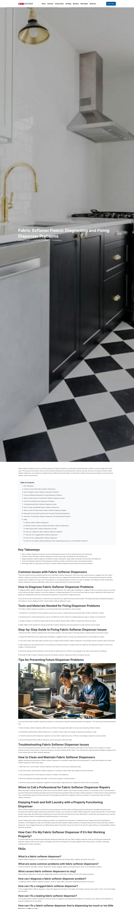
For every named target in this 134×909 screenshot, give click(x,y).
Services (50, 4)
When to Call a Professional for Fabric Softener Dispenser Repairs (45, 510)
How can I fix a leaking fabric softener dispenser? (41, 538)
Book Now (111, 4)
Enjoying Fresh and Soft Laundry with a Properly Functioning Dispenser (47, 513)
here (84, 825)
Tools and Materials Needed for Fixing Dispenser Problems (43, 495)
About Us (93, 4)
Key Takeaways (29, 486)
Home (44, 4)
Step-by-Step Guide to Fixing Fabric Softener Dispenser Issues (44, 498)
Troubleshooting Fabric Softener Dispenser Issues (40, 504)
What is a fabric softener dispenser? (37, 522)
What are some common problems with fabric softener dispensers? (47, 526)
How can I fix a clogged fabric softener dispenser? (42, 535)
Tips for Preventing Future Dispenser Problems (39, 501)
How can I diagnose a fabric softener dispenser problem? (44, 532)
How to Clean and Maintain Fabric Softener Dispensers (41, 507)
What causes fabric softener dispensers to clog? (41, 529)
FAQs (25, 519)
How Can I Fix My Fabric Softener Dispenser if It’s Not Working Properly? (47, 516)
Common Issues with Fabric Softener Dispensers (39, 489)
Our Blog (68, 4)
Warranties (84, 4)
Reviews (76, 4)
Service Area (59, 4)
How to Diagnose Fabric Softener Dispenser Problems (41, 492)
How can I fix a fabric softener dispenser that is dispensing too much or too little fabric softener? (57, 541)
